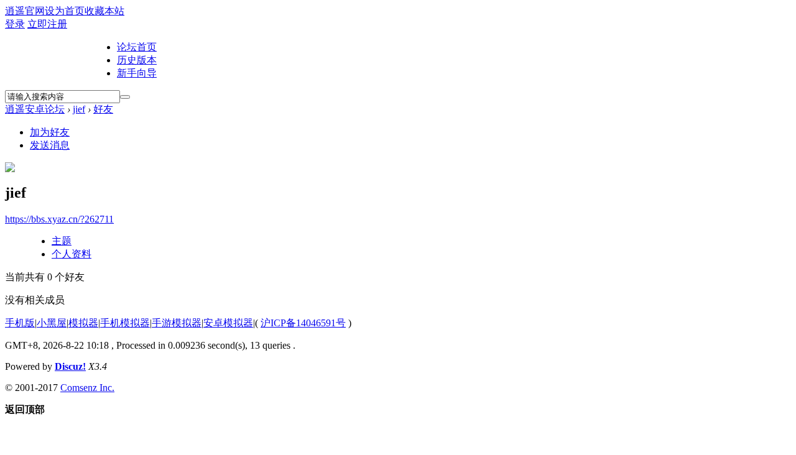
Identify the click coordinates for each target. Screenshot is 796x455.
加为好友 (50, 132)
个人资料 (71, 254)
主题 (62, 241)
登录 (15, 24)
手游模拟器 (176, 323)
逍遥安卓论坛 (35, 109)
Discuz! (70, 366)
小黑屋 (52, 323)
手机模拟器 (125, 323)
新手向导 (137, 73)
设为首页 (65, 11)
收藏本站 (104, 11)
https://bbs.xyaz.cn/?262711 (59, 219)
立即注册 (47, 24)
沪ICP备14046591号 (303, 323)
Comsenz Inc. (87, 387)
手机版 (20, 323)
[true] (125, 97)
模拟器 (83, 323)
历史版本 (137, 60)
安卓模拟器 (228, 323)
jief (79, 109)
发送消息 (50, 145)
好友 (103, 109)
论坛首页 (137, 47)
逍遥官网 (25, 11)
